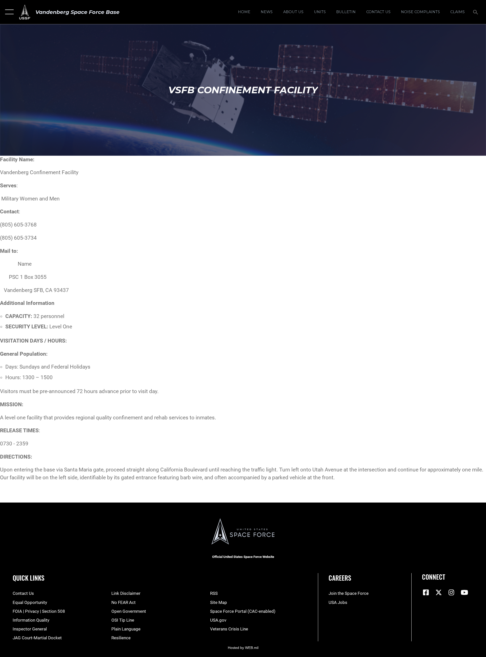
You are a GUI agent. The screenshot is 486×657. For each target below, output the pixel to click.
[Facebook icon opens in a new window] (426, 592)
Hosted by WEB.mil (243, 648)
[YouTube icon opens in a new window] (464, 592)
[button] (8, 12)
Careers (340, 577)
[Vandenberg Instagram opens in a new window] (451, 592)
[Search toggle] (476, 12)
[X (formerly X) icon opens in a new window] (438, 592)
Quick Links (28, 577)
